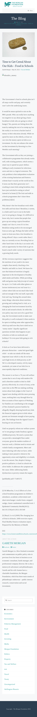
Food (6, 629)
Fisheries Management (12, 624)
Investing (7, 639)
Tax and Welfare (25, 69)
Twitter (14, 547)
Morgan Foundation (11, 649)
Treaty (6, 679)
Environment (9, 619)
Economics (8, 614)
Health (6, 634)
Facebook (6, 547)
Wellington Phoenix (11, 689)
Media (6, 644)
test (5, 669)
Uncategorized (9, 684)
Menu (31, 10)
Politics (7, 654)
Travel (6, 674)
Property (7, 659)
